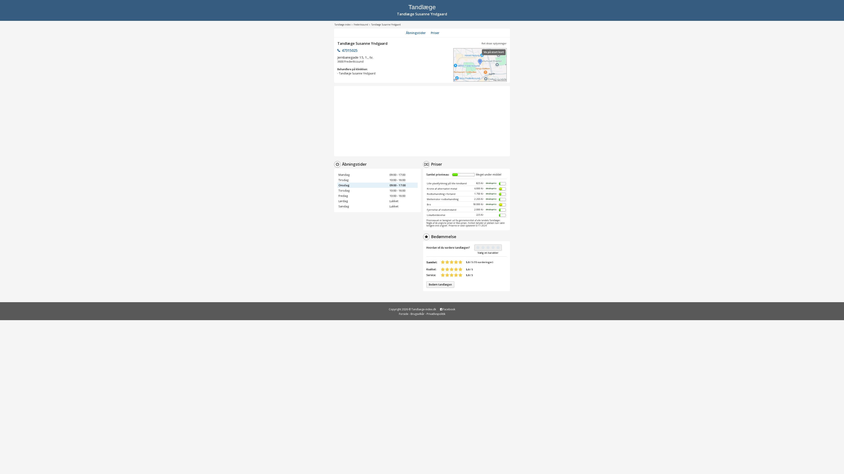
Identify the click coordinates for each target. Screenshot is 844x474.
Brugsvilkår (417, 314)
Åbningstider (416, 33)
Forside (403, 314)
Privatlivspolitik (436, 314)
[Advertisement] (422, 121)
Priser (435, 33)
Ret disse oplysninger (494, 43)
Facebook (448, 309)
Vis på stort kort (494, 52)
